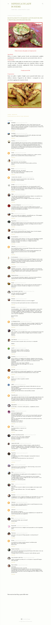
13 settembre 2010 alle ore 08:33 (20, 194)
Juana (12, 377)
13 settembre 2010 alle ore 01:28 (21, 133)
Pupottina (13, 453)
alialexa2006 (14, 404)
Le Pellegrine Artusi (15, 321)
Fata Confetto (14, 564)
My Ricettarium (14, 257)
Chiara (12, 152)
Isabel (12, 384)
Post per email (14, 114)
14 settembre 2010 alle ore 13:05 (21, 494)
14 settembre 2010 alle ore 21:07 (21, 533)
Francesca (13, 533)
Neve (12, 464)
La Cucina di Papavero (16, 205)
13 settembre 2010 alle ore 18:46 (21, 356)
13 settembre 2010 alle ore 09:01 (19, 213)
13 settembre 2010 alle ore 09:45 (22, 220)
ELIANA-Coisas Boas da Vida (17, 434)
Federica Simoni (14, 275)
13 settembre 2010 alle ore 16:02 (26, 321)
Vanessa (13, 298)
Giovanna (13, 356)
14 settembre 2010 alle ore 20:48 (22, 525)
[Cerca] (42, 3)
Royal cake (13, 525)
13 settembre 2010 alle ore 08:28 (20, 184)
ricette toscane (26, 116)
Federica (13, 140)
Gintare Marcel (29, 621)
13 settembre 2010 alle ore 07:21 (20, 168)
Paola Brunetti (14, 395)
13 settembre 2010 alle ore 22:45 (22, 404)
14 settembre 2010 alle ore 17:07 (19, 518)
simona (12, 411)
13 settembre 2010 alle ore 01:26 (21, 122)
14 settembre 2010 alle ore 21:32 (20, 540)
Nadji (12, 426)
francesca (13, 329)
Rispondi (13, 130)
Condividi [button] (9, 114)
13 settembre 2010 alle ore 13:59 (24, 275)
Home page (14, 9)
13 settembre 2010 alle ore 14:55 (28, 291)
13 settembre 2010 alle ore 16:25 (22, 339)
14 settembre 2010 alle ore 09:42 (19, 472)
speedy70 (13, 266)
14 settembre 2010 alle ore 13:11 (21, 509)
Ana (12, 160)
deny (12, 213)
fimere (12, 540)
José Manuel (14, 339)
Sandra (12, 229)
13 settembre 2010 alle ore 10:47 (24, 236)
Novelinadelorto (14, 236)
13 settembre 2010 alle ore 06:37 (21, 140)
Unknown (13, 246)
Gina (12, 472)
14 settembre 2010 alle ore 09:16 (20, 464)
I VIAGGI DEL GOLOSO (16, 177)
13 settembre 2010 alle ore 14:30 (20, 282)
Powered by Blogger (26, 619)
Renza (12, 168)
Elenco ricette (22, 9)
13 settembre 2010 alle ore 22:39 (23, 395)
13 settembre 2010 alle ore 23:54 (20, 411)
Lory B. (12, 348)
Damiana (13, 494)
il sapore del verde (15, 443)
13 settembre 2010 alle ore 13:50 (21, 266)
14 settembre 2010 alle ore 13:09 (21, 502)
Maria (12, 484)
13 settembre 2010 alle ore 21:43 (20, 384)
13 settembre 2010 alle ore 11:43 (24, 257)
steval (12, 282)
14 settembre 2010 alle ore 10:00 (20, 484)
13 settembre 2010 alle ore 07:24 (28, 177)
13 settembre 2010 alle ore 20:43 (21, 369)
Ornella (12, 184)
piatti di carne (13, 116)
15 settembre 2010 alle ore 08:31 (28, 557)
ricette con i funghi (19, 116)
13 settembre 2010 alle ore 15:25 (20, 298)
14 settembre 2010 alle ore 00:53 (30, 434)
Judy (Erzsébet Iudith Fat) (17, 291)
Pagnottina (13, 220)
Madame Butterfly (15, 549)
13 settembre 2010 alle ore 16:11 (21, 329)
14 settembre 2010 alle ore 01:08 (25, 443)
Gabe (12, 194)
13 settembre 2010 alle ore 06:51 (20, 152)
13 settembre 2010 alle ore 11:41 (21, 246)
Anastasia (13, 122)
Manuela (13, 369)
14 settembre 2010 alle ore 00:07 (20, 426)
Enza (12, 518)
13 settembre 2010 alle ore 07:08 (19, 160)
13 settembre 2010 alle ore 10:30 (20, 229)
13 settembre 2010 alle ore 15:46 (21, 307)
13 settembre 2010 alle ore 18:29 (20, 348)
